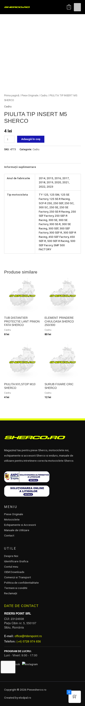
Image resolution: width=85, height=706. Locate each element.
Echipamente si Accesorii (20, 524)
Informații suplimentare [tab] (20, 167)
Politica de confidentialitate (21, 582)
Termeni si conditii (15, 588)
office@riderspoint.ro (28, 636)
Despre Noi (11, 556)
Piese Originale (29, 95)
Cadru (43, 95)
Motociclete (12, 519)
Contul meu (11, 566)
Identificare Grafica (16, 561)
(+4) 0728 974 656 (29, 641)
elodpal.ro (25, 697)
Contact (9, 535)
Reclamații (10, 593)
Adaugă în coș (30, 139)
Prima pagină (11, 95)
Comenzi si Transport (17, 577)
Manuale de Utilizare (16, 530)
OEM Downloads (14, 572)
